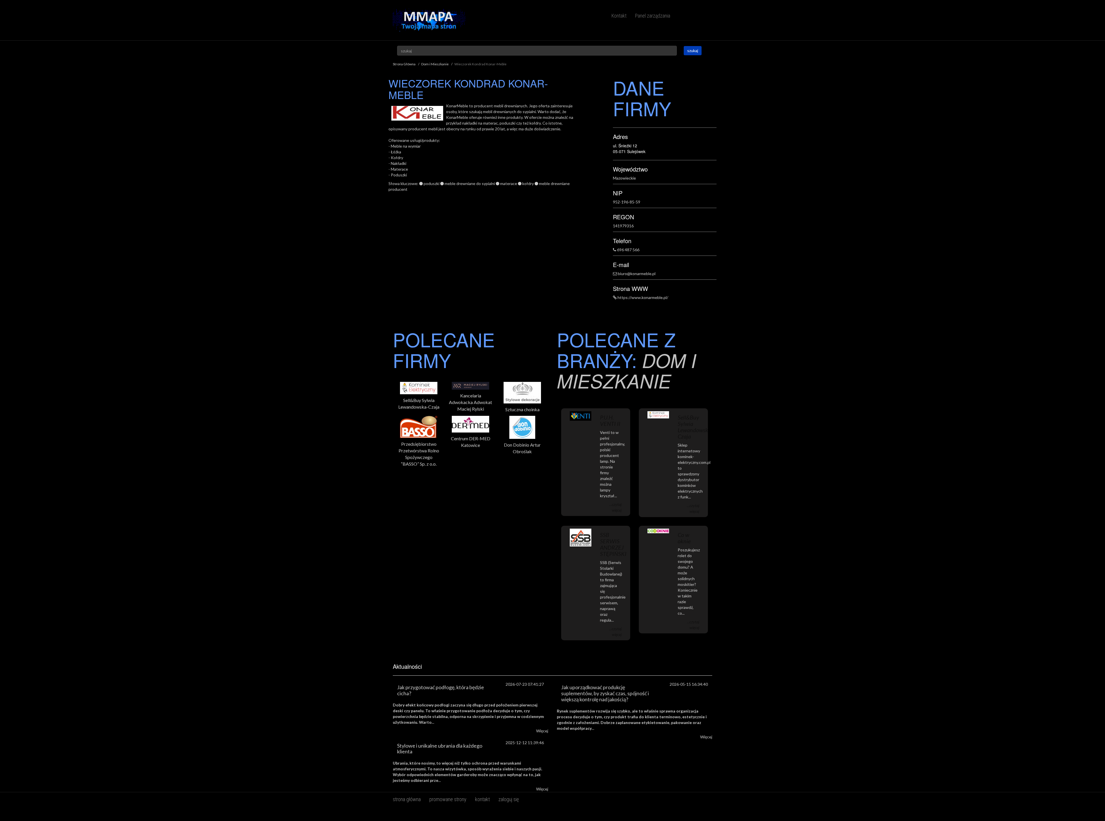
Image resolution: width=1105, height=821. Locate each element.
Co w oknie (684, 537)
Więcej (542, 730)
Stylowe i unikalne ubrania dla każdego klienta (439, 748)
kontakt (482, 799)
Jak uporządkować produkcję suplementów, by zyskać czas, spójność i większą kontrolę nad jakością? (605, 693)
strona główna (407, 799)
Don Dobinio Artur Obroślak (522, 448)
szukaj (692, 50)
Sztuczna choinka (522, 409)
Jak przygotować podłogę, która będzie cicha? (440, 690)
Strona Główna (404, 64)
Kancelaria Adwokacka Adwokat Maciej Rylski (470, 402)
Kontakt (618, 16)
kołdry (528, 183)
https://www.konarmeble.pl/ (643, 297)
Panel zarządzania (652, 16)
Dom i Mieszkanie (435, 64)
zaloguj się (508, 799)
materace (508, 183)
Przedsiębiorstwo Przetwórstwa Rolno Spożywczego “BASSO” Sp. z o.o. (419, 453)
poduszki (431, 183)
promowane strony (447, 799)
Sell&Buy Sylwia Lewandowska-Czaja (418, 403)
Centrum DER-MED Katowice (470, 442)
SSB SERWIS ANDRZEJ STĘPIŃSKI (613, 544)
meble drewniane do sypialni (470, 183)
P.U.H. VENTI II (610, 420)
